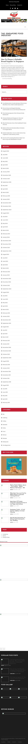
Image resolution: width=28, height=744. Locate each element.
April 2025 (5, 189)
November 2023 (7, 244)
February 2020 (6, 364)
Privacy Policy (13, 5)
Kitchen (4, 435)
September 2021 (7, 323)
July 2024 (5, 216)
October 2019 (6, 378)
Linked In (14, 742)
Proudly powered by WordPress (8, 738)
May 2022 (5, 302)
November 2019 (7, 375)
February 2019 (6, 402)
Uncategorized (6, 445)
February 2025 (6, 196)
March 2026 (6, 168)
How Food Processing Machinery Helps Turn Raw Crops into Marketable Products (14, 138)
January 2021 (6, 344)
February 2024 (6, 233)
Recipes (5, 438)
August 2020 (6, 361)
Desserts (5, 424)
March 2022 (6, 309)
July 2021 (5, 330)
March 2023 (6, 268)
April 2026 (5, 165)
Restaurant (5, 441)
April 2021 (5, 333)
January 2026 (6, 171)
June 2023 (5, 261)
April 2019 (5, 399)
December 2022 (7, 278)
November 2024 (7, 206)
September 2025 (7, 182)
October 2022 (6, 285)
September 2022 (7, 289)
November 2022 (7, 282)
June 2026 (5, 158)
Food (4, 431)
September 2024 (7, 209)
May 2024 (5, 223)
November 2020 (7, 351)
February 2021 (6, 340)
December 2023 (7, 240)
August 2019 (6, 385)
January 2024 (6, 237)
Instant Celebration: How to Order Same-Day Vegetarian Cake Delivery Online (14, 133)
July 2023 (5, 258)
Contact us (19, 5)
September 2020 (7, 357)
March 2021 (5, 337)
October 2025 (6, 178)
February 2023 (6, 271)
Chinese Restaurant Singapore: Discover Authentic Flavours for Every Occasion (13, 118)
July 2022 (5, 295)
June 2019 (5, 392)
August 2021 (6, 327)
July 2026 (5, 154)
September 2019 (7, 382)
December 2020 (7, 347)
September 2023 (7, 251)
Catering (5, 417)
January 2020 (6, 368)
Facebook (3, 742)
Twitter (8, 742)
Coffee (4, 421)
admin (2, 63)
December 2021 (7, 320)
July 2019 (5, 388)
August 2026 (6, 151)
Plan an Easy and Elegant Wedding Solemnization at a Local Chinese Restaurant (14, 108)
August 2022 (6, 292)
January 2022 (6, 316)
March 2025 (6, 192)
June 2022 (5, 299)
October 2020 (6, 354)
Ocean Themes (4, 739)
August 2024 (6, 213)
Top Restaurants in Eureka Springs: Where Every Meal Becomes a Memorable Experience (15, 103)
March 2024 (6, 230)
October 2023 (6, 247)
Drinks (4, 428)
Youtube (20, 742)
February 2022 (6, 313)
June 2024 (5, 220)
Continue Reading (7, 78)
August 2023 (6, 254)
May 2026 (5, 161)
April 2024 (5, 227)
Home (7, 5)
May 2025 (5, 185)
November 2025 (7, 175)
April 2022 (5, 306)
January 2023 (6, 275)
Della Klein (4, 608)
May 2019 (5, 395)
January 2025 (6, 199)
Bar (3, 414)
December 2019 (7, 371)
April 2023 (5, 265)
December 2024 (7, 203)
